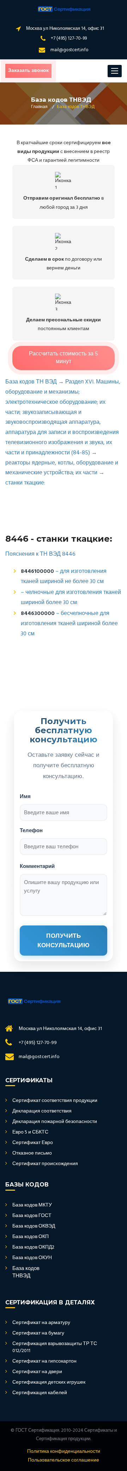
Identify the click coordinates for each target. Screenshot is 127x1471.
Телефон (31, 830)
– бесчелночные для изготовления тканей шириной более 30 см (69, 623)
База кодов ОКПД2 (33, 1247)
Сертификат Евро (32, 1142)
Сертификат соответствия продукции (54, 1100)
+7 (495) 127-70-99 (69, 38)
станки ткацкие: (25, 483)
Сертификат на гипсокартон (44, 1361)
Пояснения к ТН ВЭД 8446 (40, 554)
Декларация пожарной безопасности (54, 1121)
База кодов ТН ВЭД (31, 382)
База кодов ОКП (30, 1237)
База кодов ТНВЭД (26, 1272)
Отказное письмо (32, 1153)
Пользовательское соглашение (63, 1460)
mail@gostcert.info (69, 50)
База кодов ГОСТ (32, 1215)
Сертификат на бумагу (38, 1333)
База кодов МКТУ (32, 1205)
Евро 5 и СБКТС (30, 1132)
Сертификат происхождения (45, 1164)
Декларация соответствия (42, 1111)
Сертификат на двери (37, 1372)
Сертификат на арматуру (41, 1322)
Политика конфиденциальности (63, 1451)
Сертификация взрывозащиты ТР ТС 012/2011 (54, 1347)
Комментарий (37, 866)
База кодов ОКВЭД (33, 1226)
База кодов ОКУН (32, 1258)
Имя (25, 796)
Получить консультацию (63, 940)
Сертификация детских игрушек (48, 1382)
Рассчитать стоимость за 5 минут (63, 358)
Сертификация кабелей (39, 1393)
